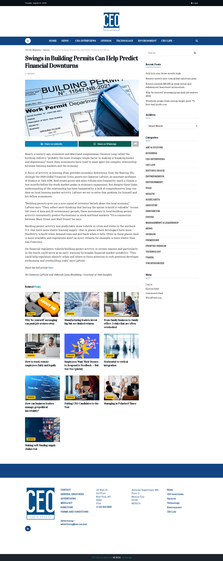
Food (149, 188)
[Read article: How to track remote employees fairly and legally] (42, 346)
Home (53, 40)
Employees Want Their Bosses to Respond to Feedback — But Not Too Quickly (81, 365)
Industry (151, 205)
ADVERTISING (68, 498)
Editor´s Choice (155, 170)
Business (151, 153)
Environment (147, 40)
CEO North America (102, 557)
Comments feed (154, 293)
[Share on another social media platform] (135, 144)
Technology (124, 40)
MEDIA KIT (67, 502)
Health (150, 193)
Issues (150, 217)
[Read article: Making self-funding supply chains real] (42, 429)
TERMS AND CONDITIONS (74, 511)
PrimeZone (152, 240)
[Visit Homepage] (111, 21)
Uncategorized (155, 263)
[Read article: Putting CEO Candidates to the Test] (81, 387)
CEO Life (166, 40)
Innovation (153, 211)
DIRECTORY (67, 507)
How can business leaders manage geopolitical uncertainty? (39, 407)
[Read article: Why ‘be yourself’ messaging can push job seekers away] (42, 304)
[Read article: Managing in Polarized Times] (121, 387)
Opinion (106, 40)
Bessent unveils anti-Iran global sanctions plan (171, 78)
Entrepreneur (155, 176)
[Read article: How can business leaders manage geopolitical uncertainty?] (42, 387)
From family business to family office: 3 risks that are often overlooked (121, 324)
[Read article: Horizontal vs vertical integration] (121, 346)
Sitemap (127, 557)
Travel (150, 257)
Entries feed (152, 288)
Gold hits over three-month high (163, 73)
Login (195, 3)
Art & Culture (154, 147)
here (50, 267)
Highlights (153, 199)
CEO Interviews (85, 40)
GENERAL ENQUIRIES (72, 494)
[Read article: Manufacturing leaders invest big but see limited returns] (81, 304)
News (64, 40)
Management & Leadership (162, 222)
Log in (149, 284)
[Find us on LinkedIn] (28, 41)
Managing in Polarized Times (120, 403)
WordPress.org (153, 297)
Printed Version (156, 245)
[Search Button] (197, 41)
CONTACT (66, 489)
